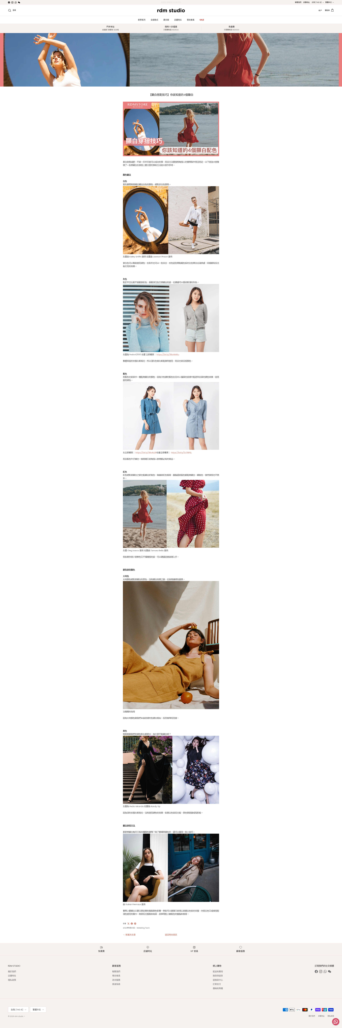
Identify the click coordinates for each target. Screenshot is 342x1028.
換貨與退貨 (218, 975)
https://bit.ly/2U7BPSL (181, 452)
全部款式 (154, 19)
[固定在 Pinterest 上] (135, 924)
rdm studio (19, 1016)
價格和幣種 (218, 988)
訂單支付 (217, 984)
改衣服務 (116, 980)
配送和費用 (218, 971)
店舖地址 (306, 2)
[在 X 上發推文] (128, 924)
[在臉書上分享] (132, 924)
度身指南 (116, 984)
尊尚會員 (190, 19)
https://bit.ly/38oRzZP (145, 452)
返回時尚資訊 (171, 934)
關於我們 (12, 971)
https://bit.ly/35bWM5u (168, 354)
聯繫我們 (298, 2)
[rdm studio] (171, 10)
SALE (202, 19)
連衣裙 (166, 19)
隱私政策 (12, 980)
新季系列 (141, 19)
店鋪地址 (178, 19)
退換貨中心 (218, 980)
